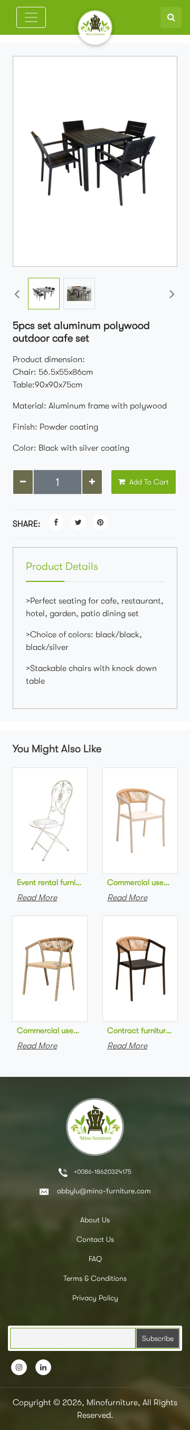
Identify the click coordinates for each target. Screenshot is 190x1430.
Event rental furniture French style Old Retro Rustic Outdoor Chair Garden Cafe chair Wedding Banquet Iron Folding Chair (50, 882)
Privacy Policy (95, 1297)
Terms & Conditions (95, 1278)
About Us (95, 1219)
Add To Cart (148, 482)
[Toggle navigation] (31, 17)
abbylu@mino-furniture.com (103, 1190)
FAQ (95, 1258)
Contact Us (95, 1239)
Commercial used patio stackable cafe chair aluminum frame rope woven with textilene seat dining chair (50, 1030)
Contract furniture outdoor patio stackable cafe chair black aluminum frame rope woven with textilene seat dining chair (140, 1030)
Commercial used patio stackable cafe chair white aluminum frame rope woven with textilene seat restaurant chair (140, 882)
